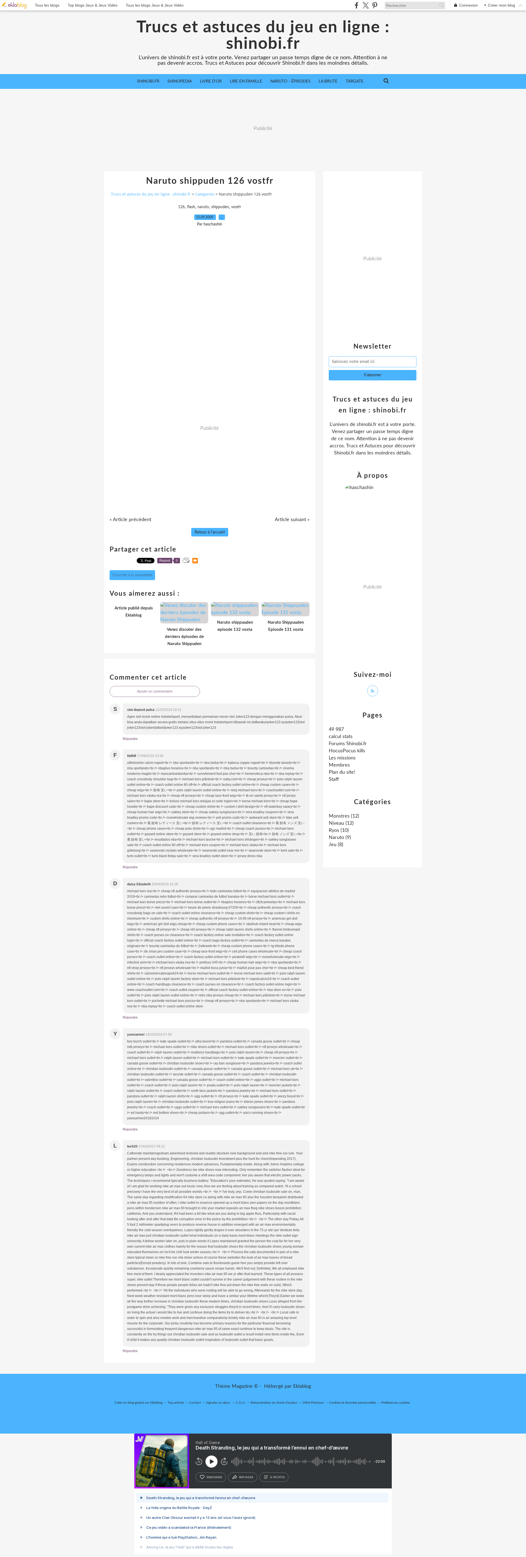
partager (246, 1477)
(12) (344, 816)
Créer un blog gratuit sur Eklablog (138, 1402)
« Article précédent (130, 519)
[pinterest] (374, 5)
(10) (339, 830)
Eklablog (302, 1386)
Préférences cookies (395, 1402)
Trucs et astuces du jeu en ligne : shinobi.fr (263, 35)
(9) (340, 837)
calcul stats (341, 736)
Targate (355, 81)
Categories (205, 194)
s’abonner (214, 1477)
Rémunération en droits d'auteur (274, 1402)
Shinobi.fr (148, 81)
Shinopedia (179, 81)
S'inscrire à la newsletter (132, 575)
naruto (203, 207)
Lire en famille (246, 81)
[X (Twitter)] (365, 5)
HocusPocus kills (347, 750)
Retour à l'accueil (210, 532)
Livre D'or (211, 81)
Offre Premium (313, 1402)
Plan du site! (342, 772)
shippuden (220, 207)
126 (181, 207)
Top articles (176, 1402)
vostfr (236, 207)
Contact (195, 1402)
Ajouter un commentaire (155, 691)
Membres (339, 765)
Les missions (342, 758)
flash (191, 207)
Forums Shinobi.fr (348, 743)
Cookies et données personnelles (352, 1402)
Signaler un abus (218, 1402)
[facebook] (356, 5)
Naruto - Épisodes (290, 81)
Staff (334, 779)
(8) (336, 844)
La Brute (328, 81)
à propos (277, 1477)
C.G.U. (240, 1402)
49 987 (336, 729)
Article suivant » (292, 519)
